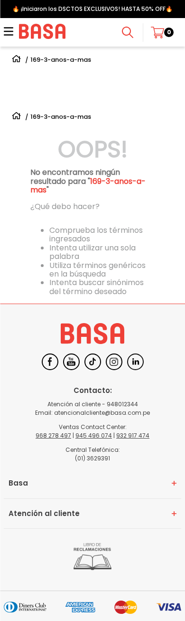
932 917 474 (132, 435)
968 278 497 (53, 435)
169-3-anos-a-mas (60, 60)
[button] (8, 32)
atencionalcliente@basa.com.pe (102, 413)
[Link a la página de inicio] (16, 60)
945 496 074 (93, 435)
